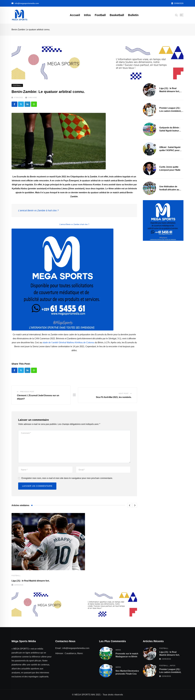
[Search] (176, 15)
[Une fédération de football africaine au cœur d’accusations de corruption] (149, 188)
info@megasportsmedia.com (27, 3)
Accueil (75, 15)
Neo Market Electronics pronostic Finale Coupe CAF (127, 674)
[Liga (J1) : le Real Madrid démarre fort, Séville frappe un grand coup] (149, 90)
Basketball (117, 15)
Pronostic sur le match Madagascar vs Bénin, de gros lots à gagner (127, 656)
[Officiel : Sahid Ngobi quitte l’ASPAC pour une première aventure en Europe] (149, 149)
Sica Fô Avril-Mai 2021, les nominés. (114, 397)
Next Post (124, 393)
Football (100, 15)
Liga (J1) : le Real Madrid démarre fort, (30, 581)
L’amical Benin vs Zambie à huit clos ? (38, 210)
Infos (87, 15)
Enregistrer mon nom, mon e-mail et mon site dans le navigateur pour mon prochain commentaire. (67, 478)
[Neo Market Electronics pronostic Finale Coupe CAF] (105, 670)
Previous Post (27, 392)
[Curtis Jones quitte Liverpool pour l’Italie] (149, 168)
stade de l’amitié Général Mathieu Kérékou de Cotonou (68, 342)
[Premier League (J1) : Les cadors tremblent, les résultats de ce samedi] (149, 109)
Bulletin (133, 15)
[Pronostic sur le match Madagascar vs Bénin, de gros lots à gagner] (105, 653)
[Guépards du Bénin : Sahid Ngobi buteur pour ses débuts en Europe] (149, 129)
